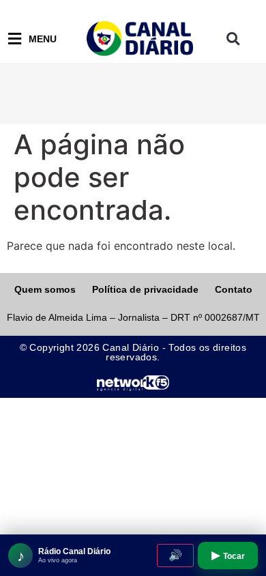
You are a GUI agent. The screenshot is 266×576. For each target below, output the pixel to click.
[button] (233, 39)
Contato (233, 289)
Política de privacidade (145, 289)
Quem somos (45, 289)
